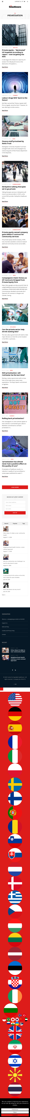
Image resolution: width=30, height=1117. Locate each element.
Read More (5, 67)
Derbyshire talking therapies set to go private (14, 188)
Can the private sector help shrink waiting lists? (13, 330)
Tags (23, 523)
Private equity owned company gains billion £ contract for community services (15, 234)
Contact (4, 634)
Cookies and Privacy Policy (8, 630)
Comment (15, 95)
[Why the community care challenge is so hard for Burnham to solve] (5, 559)
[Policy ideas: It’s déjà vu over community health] (5, 531)
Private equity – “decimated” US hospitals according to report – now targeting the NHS (13, 53)
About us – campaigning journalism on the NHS (13, 619)
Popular (15, 523)
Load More (15, 487)
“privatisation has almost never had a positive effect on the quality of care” (14, 464)
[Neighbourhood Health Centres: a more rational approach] (5, 545)
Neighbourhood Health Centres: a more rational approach (18, 659)
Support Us (4, 623)
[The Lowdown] (15, 7)
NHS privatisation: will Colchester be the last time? (13, 374)
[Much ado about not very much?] (5, 587)
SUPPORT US (18, 1)
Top (15, 684)
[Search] (27, 1)
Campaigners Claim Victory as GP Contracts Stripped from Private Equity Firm (14, 280)
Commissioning (17, 184)
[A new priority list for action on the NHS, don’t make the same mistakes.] (5, 573)
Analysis (15, 47)
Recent (6, 523)
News (14, 138)
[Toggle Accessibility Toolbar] (1, 689)
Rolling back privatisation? (13, 418)
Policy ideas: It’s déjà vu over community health (18, 650)
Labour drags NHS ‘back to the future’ (14, 99)
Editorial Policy (5, 626)
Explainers (13, 327)
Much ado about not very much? (12, 589)
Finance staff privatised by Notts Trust (13, 142)
